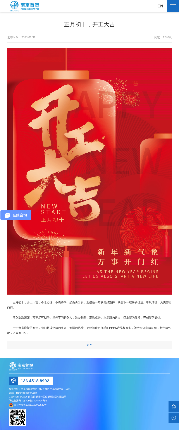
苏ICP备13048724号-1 (35, 400)
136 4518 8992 (35, 381)
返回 (89, 344)
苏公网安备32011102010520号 (30, 404)
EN (160, 6)
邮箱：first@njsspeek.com (23, 392)
